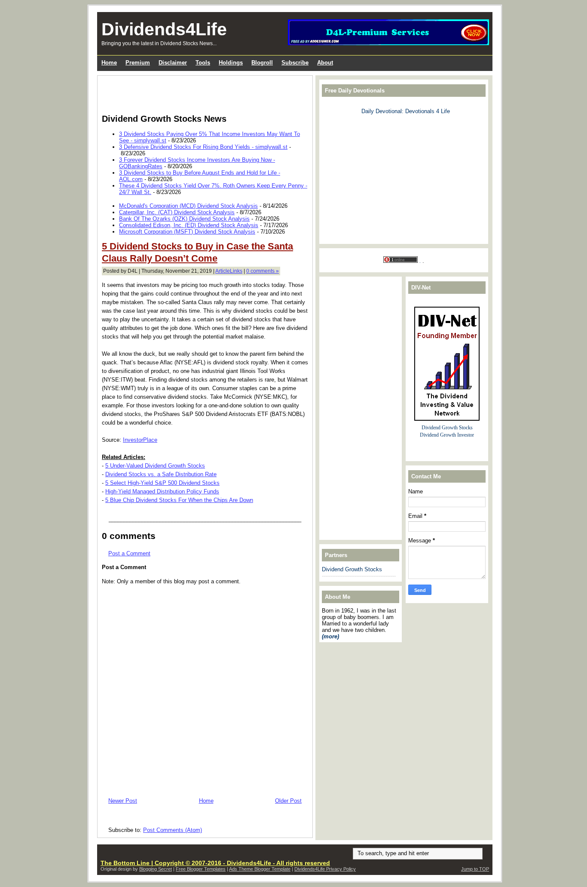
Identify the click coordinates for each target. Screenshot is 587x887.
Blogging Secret (155, 869)
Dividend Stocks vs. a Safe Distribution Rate (161, 474)
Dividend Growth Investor (447, 435)
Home (206, 801)
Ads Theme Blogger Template (259, 869)
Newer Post (122, 801)
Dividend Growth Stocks (352, 569)
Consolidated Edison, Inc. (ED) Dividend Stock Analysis (188, 225)
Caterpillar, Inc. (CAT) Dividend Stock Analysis (177, 212)
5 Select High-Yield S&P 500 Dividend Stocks (162, 483)
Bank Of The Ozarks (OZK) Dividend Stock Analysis (184, 219)
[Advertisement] (202, 93)
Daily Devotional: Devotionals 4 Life (405, 111)
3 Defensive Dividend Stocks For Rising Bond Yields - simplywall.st (203, 147)
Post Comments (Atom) (172, 830)
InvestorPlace (140, 440)
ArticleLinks (228, 271)
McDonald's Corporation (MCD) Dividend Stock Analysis (188, 206)
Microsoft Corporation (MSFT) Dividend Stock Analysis (187, 231)
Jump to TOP (475, 869)
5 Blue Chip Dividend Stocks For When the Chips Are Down (179, 500)
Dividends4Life (164, 29)
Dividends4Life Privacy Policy (325, 869)
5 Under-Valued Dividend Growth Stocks (155, 465)
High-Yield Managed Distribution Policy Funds (162, 491)
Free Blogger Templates (201, 869)
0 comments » (262, 271)
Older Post (288, 801)
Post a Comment (129, 553)
